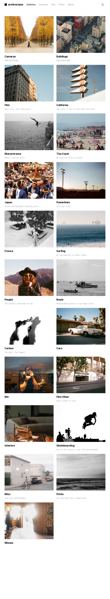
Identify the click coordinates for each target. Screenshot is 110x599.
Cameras (43, 4)
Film (53, 4)
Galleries (31, 4)
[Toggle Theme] (102, 4)
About (71, 4)
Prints (61, 4)
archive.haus (15, 4)
